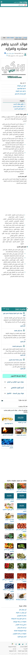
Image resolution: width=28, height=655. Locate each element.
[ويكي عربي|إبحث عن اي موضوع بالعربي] (23, 2)
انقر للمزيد (22, 326)
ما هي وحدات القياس (21, 625)
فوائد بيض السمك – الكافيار (15, 393)
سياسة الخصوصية (12, 647)
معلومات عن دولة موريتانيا (19, 622)
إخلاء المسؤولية (12, 651)
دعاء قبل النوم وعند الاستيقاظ (18, 619)
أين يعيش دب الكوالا (21, 613)
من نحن (14, 649)
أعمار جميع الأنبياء (22, 637)
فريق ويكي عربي (10, 53)
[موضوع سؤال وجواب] (4, 309)
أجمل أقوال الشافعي (17, 387)
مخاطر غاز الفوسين (21, 616)
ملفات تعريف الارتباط (22, 651)
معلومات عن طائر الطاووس (19, 634)
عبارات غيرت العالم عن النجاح (15, 382)
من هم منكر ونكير (21, 628)
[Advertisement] (14, 22)
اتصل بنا (25, 649)
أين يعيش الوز (22, 610)
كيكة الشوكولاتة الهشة (20, 631)
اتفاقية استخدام (23, 647)
